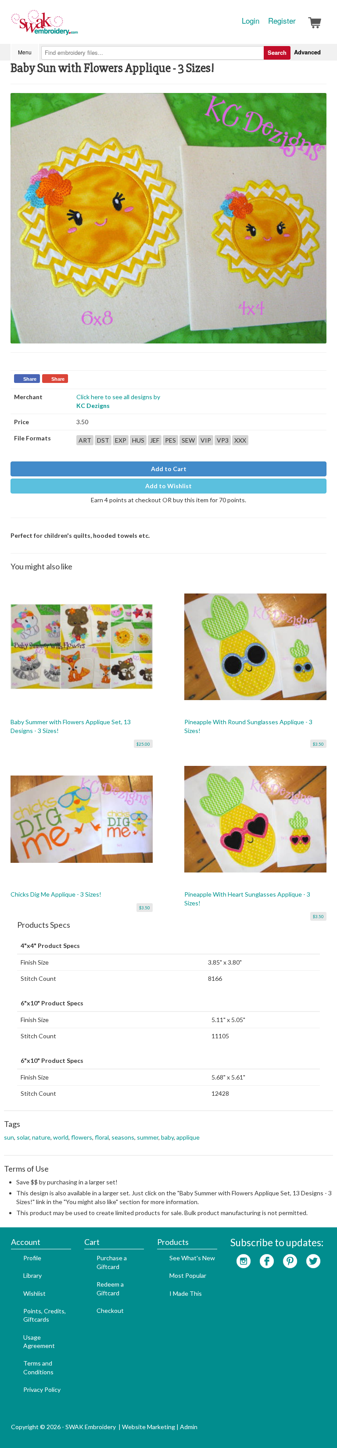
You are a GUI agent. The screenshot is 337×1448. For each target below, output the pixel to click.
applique (188, 1137)
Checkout (110, 1310)
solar (23, 1137)
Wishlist (34, 1293)
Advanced (307, 52)
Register (282, 20)
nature (41, 1137)
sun (9, 1137)
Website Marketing (148, 1426)
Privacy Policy (42, 1389)
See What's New (192, 1258)
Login (250, 20)
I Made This (185, 1293)
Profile (32, 1258)
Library (32, 1275)
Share (29, 379)
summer (147, 1137)
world (60, 1137)
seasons (122, 1137)
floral (102, 1137)
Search (277, 52)
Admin (188, 1426)
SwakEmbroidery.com (76, 26)
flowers (81, 1137)
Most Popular (187, 1275)
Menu (25, 52)
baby (167, 1137)
